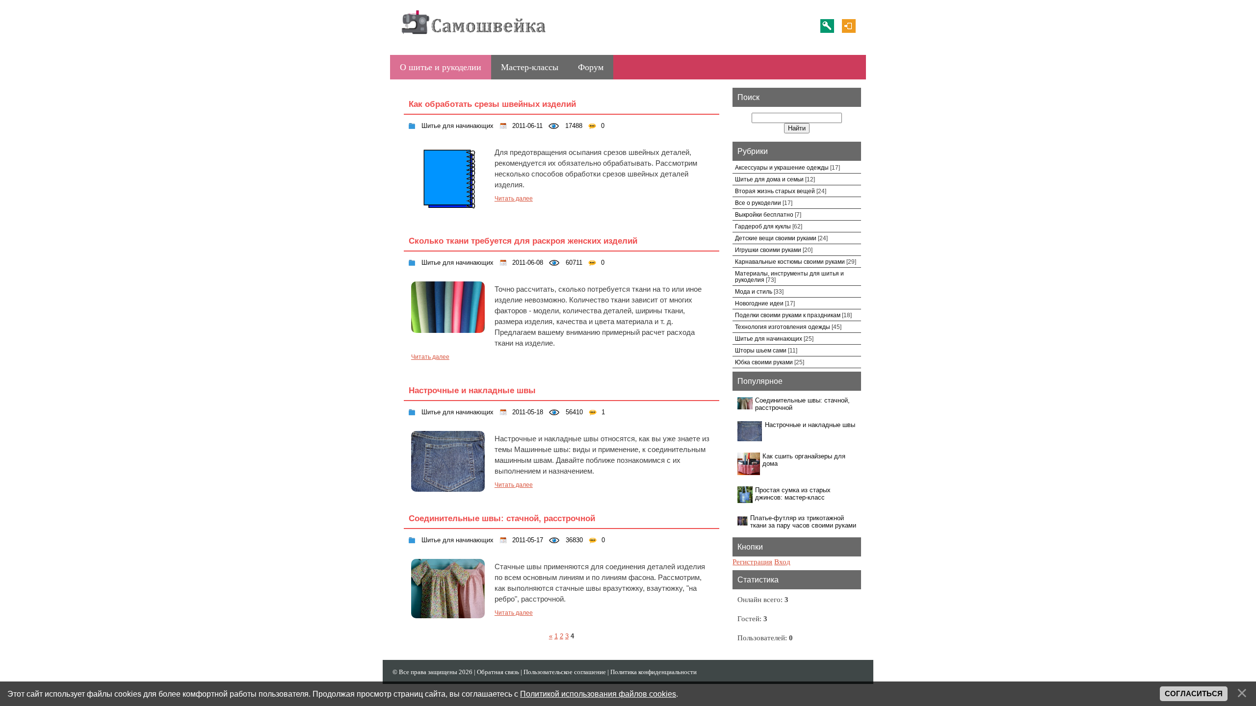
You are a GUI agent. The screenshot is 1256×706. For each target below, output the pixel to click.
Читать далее (514, 198)
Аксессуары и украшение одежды (782, 167)
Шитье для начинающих (456, 125)
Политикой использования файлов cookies (598, 693)
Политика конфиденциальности (653, 672)
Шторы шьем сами (760, 350)
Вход (848, 26)
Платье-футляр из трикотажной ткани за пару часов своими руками (803, 521)
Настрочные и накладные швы (472, 390)
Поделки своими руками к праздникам (787, 315)
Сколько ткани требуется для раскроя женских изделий (523, 241)
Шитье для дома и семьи (769, 179)
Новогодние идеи (759, 303)
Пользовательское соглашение (564, 672)
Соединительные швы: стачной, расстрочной (502, 518)
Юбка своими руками (764, 362)
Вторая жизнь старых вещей (775, 191)
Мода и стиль (753, 291)
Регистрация (827, 26)
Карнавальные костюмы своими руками (790, 261)
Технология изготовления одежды (782, 327)
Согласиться (1194, 694)
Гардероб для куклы (763, 226)
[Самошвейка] (473, 39)
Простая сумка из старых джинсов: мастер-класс (793, 493)
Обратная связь (498, 672)
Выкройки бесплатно (764, 214)
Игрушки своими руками (768, 250)
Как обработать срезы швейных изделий (492, 104)
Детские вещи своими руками (775, 238)
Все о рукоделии (758, 203)
